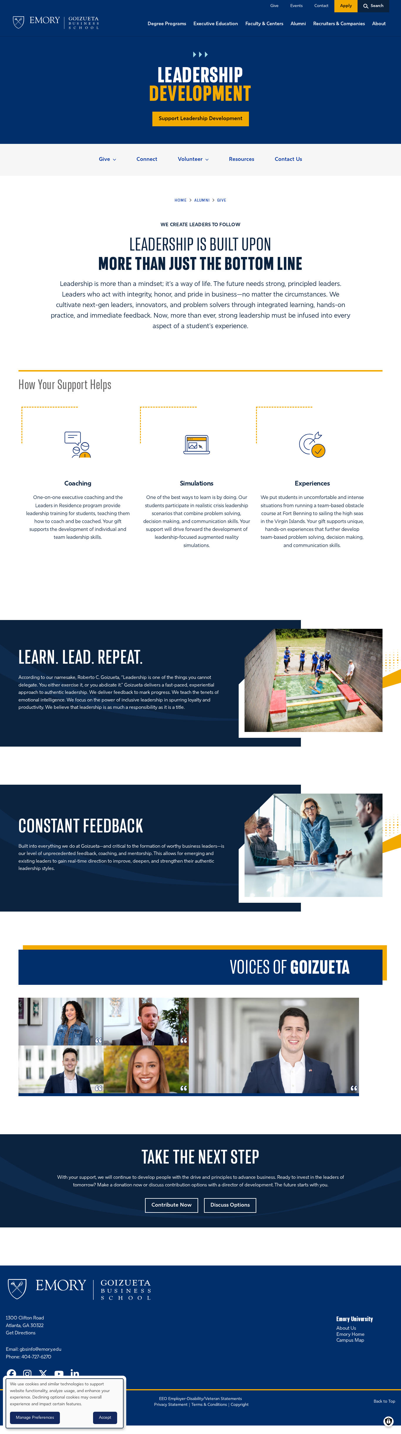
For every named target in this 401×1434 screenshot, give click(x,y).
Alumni (298, 24)
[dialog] (64, 1403)
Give (274, 6)
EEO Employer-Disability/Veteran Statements (200, 1399)
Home (181, 200)
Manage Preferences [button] (35, 1418)
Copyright (240, 1405)
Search (0, 0)
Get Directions (21, 1333)
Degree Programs (167, 24)
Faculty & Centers (264, 24)
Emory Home (350, 1334)
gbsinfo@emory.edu (40, 1349)
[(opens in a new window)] (11, 1374)
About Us (346, 1328)
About (379, 24)
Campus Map (350, 1340)
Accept (105, 1418)
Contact (321, 6)
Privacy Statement (171, 1405)
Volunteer (190, 159)
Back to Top (384, 1401)
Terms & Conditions (209, 1405)
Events (296, 6)
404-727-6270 (36, 1357)
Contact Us (288, 159)
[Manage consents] (388, 1421)
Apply (346, 6)
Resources (241, 159)
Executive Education (215, 24)
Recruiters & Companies (339, 24)
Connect (147, 159)
